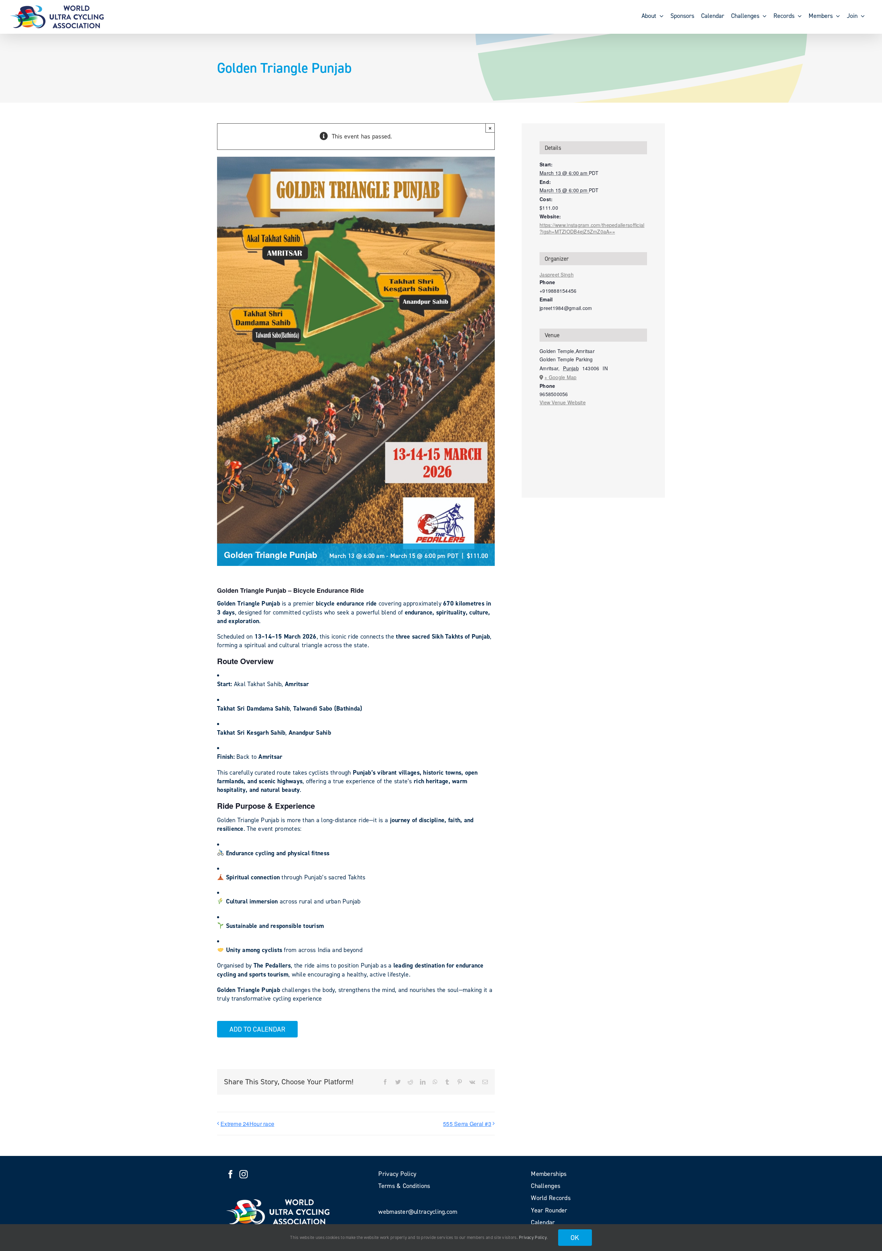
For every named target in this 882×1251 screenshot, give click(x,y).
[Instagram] (243, 1174)
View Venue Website (563, 402)
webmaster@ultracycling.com (417, 1212)
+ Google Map (560, 377)
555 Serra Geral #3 (467, 1124)
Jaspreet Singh (557, 274)
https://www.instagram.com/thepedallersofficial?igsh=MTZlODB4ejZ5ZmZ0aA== (592, 228)
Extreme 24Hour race (247, 1124)
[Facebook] (230, 1174)
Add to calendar (257, 1029)
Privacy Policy (533, 1237)
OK (575, 1237)
